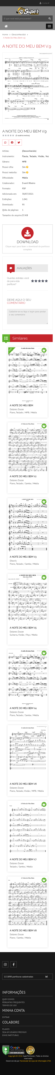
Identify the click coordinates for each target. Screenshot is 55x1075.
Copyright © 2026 (15, 1056)
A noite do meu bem (21, 405)
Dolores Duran (17, 409)
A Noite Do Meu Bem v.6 (23, 784)
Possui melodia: (9, 172)
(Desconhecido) (19, 34)
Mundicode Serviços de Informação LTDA (35, 1061)
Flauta (25, 156)
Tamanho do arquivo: (12, 215)
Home (5, 34)
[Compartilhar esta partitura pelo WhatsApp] (5, 142)
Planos (5, 1029)
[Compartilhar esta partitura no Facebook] (12, 142)
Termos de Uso (9, 1005)
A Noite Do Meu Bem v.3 (23, 557)
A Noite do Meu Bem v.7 (23, 859)
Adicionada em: (9, 193)
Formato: (6, 188)
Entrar (5, 1017)
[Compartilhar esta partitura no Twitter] (19, 142)
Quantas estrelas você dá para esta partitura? (18, 281)
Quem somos (8, 999)
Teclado (33, 156)
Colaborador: (8, 183)
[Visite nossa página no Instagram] (5, 964)
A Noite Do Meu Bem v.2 (23, 476)
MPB (24, 161)
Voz (47, 156)
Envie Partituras (10, 1035)
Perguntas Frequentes (13, 1002)
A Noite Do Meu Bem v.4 (23, 708)
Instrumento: (8, 156)
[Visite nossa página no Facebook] (14, 964)
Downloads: (7, 204)
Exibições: (7, 199)
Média (25, 177)
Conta (44, 3)
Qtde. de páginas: (10, 210)
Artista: (5, 151)
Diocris (13, 560)
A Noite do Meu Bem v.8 (23, 930)
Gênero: (5, 161)
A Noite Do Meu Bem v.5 (23, 628)
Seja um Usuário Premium (14, 1032)
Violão (41, 156)
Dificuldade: (7, 177)
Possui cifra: (7, 167)
